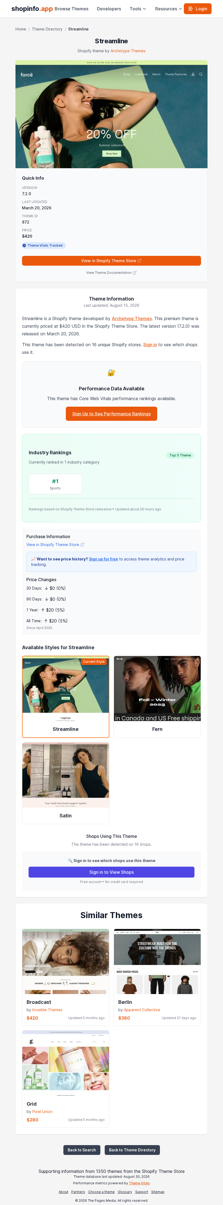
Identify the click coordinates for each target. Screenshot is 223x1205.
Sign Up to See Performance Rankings (111, 413)
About (63, 1192)
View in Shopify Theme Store (108, 260)
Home (21, 29)
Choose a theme (101, 1192)
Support (141, 1192)
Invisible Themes (47, 1009)
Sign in (150, 344)
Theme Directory (47, 29)
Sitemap (158, 1192)
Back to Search (82, 1150)
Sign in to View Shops (111, 872)
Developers (109, 8)
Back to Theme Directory (132, 1150)
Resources (166, 8)
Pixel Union (42, 1111)
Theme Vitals (139, 1183)
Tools (135, 8)
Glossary (125, 1192)
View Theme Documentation (108, 273)
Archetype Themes (128, 50)
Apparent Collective (142, 1009)
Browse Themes (71, 8)
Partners (78, 1192)
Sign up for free (103, 559)
